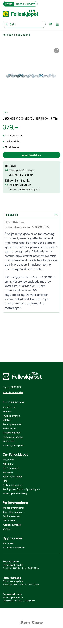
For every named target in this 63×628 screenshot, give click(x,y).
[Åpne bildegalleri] (56, 50)
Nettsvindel (8, 441)
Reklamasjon (9, 428)
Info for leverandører (13, 507)
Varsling (7, 528)
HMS (5, 480)
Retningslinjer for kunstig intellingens (21, 489)
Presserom (8, 459)
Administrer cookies (13, 392)
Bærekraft (8, 472)
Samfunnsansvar (11, 516)
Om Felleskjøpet (11, 468)
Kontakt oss (9, 407)
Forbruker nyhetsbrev (14, 547)
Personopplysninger (13, 436)
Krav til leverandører (13, 512)
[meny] (57, 24)
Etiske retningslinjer (12, 485)
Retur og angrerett (12, 424)
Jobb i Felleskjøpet (12, 476)
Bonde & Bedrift (25, 4)
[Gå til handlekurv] (50, 24)
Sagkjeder (22, 34)
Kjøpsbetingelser (11, 432)
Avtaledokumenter (12, 524)
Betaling (7, 420)
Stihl (5, 112)
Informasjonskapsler (13, 445)
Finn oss (7, 411)
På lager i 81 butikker (20, 184)
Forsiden (8, 34)
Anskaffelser (9, 520)
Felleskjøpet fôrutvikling (15, 493)
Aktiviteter (8, 463)
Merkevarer (8, 543)
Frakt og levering (11, 415)
